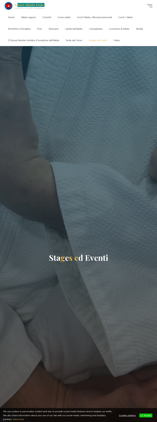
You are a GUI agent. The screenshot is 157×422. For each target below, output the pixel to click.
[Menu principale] (149, 5)
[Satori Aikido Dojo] (9, 5)
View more (18, 419)
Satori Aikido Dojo (29, 5)
